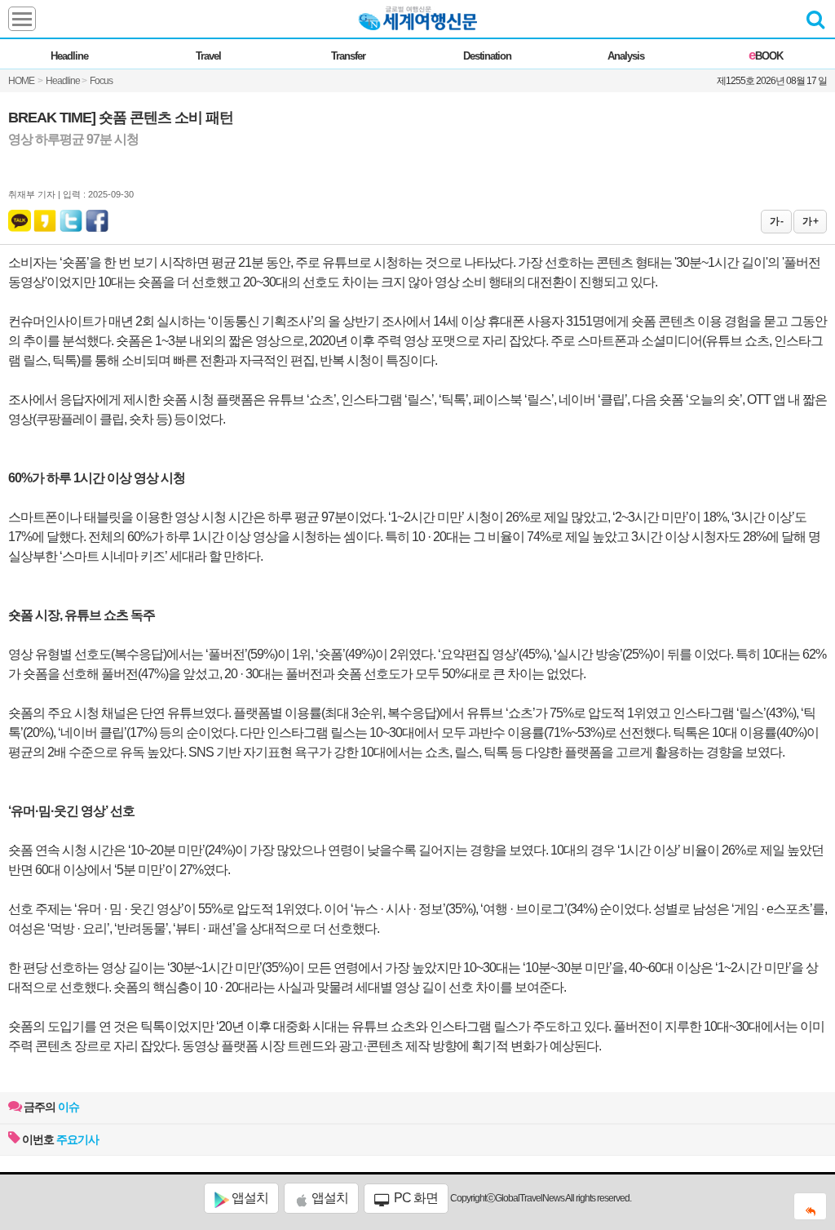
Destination (487, 56)
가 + (810, 221)
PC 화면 (414, 1198)
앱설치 (248, 1198)
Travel (208, 56)
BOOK (766, 56)
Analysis (625, 56)
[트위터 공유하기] (72, 217)
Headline (69, 56)
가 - (776, 221)
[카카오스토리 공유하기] (45, 217)
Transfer (348, 56)
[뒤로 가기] (810, 1206)
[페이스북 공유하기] (97, 217)
